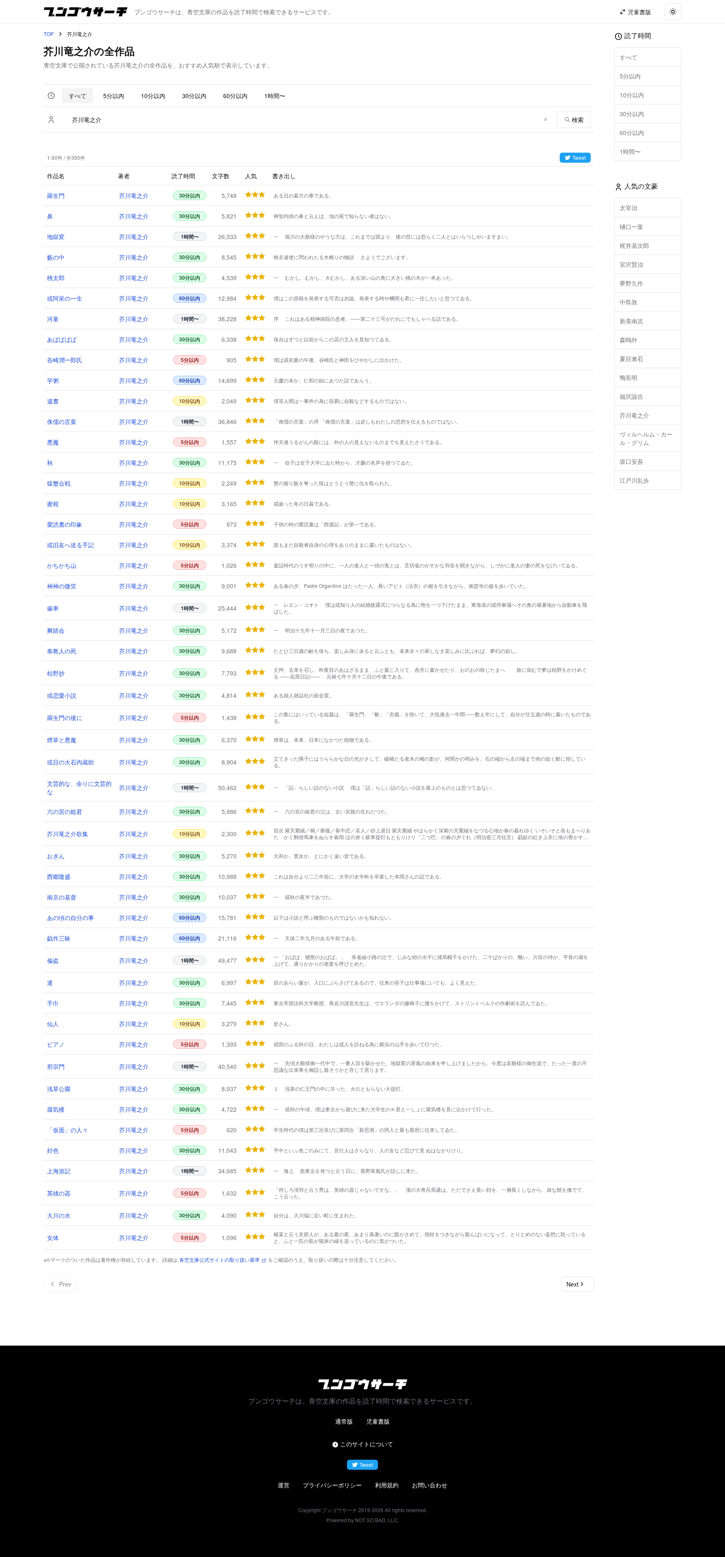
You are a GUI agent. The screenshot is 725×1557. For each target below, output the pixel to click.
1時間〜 (274, 95)
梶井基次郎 (634, 245)
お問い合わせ (429, 1485)
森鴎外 (628, 339)
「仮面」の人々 (67, 1130)
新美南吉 (631, 321)
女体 (53, 1237)
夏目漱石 (631, 358)
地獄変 (56, 236)
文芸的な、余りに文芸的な (79, 787)
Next (572, 1284)
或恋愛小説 (61, 695)
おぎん (56, 856)
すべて (77, 95)
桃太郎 (56, 277)
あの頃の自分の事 (70, 917)
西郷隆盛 (58, 876)
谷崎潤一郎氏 (64, 360)
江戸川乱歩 (634, 480)
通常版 (344, 1421)
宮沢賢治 (631, 264)
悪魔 (53, 442)
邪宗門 (56, 1066)
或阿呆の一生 (64, 298)
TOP (49, 34)
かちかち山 (61, 565)
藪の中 (56, 257)
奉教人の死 (61, 651)
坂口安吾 (631, 461)
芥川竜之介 (134, 195)
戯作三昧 (58, 938)
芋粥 (53, 380)
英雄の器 (58, 1193)
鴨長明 (628, 377)
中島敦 (628, 302)
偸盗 (53, 960)
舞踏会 (56, 630)
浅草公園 (58, 1088)
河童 (53, 319)
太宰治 (628, 207)
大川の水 (58, 1215)
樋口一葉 (631, 226)
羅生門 (56, 195)
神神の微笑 (61, 586)
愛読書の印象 (64, 524)
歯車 (53, 608)
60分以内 (235, 95)
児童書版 (378, 1421)
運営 (283, 1485)
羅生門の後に (64, 717)
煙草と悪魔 (61, 740)
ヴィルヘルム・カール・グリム (646, 438)
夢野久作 (631, 283)
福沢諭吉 (631, 396)
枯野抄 (56, 673)
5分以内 (113, 95)
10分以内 (153, 95)
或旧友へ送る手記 (70, 545)
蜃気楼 (56, 1109)
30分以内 (194, 95)
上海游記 (58, 1171)
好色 (53, 1150)
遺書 (53, 401)
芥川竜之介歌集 (67, 833)
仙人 (53, 1023)
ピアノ (56, 1044)
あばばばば (61, 339)
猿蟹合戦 (58, 483)
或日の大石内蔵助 (70, 762)
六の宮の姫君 (64, 811)
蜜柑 (53, 503)
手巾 (53, 1003)
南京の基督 (61, 897)
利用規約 (387, 1485)
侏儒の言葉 (61, 421)
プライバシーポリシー (332, 1485)
